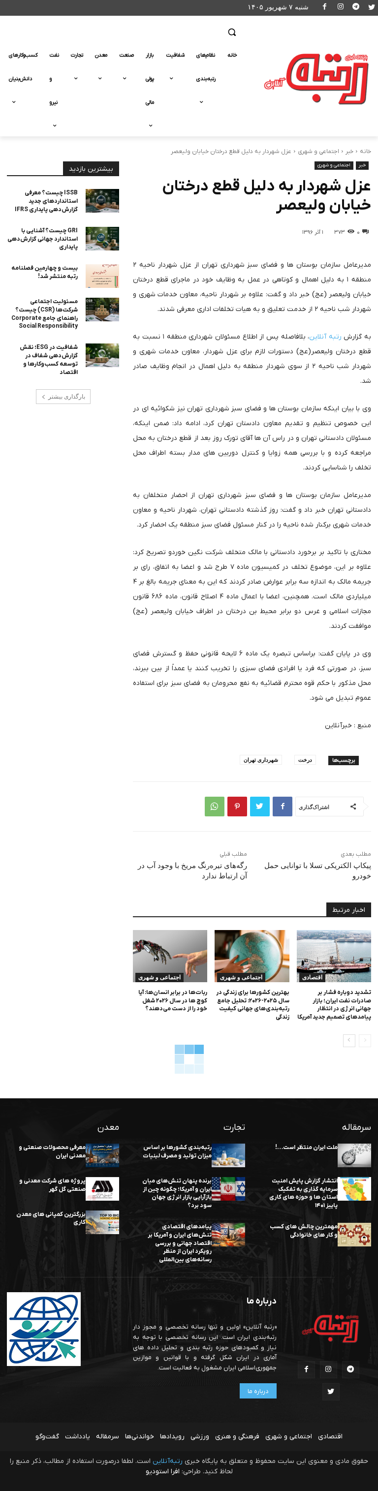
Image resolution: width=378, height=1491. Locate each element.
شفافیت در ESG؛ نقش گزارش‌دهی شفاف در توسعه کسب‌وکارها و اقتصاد (49, 359)
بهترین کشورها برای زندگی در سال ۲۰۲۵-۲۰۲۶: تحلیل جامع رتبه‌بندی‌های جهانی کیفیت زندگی (252, 1005)
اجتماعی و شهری (318, 151)
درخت (305, 759)
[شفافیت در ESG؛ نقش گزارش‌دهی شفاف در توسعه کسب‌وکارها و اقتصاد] (102, 355)
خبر (349, 151)
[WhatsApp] (214, 806)
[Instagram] (340, 8)
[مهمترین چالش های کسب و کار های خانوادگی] (354, 1234)
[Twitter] (371, 8)
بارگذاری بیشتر (66, 396)
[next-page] (349, 1040)
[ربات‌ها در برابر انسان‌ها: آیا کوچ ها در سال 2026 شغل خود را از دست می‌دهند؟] (170, 956)
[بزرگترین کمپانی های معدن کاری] (102, 1222)
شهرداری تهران (261, 759)
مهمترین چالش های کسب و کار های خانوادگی (304, 1231)
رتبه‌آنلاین (168, 1461)
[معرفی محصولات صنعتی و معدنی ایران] (102, 1155)
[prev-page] (365, 1040)
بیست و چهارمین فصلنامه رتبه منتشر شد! (44, 272)
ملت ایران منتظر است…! (306, 1147)
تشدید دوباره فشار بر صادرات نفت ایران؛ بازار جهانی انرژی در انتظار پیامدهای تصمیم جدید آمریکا (334, 1005)
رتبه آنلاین (325, 337)
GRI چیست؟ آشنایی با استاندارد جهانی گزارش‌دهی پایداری (42, 239)
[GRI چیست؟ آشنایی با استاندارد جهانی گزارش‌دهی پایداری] (102, 238)
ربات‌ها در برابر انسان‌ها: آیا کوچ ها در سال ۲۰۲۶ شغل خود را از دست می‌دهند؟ (172, 1001)
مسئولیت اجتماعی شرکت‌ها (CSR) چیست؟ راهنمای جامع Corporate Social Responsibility (44, 314)
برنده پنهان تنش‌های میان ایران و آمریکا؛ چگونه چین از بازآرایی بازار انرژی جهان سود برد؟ (177, 1193)
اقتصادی (312, 977)
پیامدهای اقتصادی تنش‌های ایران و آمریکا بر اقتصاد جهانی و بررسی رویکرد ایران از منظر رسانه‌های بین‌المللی (180, 1243)
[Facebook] (325, 8)
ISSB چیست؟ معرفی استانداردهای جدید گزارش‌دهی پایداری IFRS (46, 201)
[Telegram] (356, 8)
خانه (365, 151)
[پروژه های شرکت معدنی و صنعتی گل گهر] (102, 1189)
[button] (231, 32)
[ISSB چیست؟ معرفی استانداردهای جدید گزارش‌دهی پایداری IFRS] (102, 201)
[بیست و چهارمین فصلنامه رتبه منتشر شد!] (102, 276)
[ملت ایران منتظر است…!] (354, 1155)
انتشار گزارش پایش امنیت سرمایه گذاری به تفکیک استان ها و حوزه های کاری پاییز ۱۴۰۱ (303, 1193)
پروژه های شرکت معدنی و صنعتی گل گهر (52, 1185)
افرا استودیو (163, 1471)
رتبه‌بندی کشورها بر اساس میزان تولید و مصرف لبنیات (177, 1152)
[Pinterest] (237, 806)
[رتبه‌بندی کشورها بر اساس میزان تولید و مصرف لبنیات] (228, 1155)
